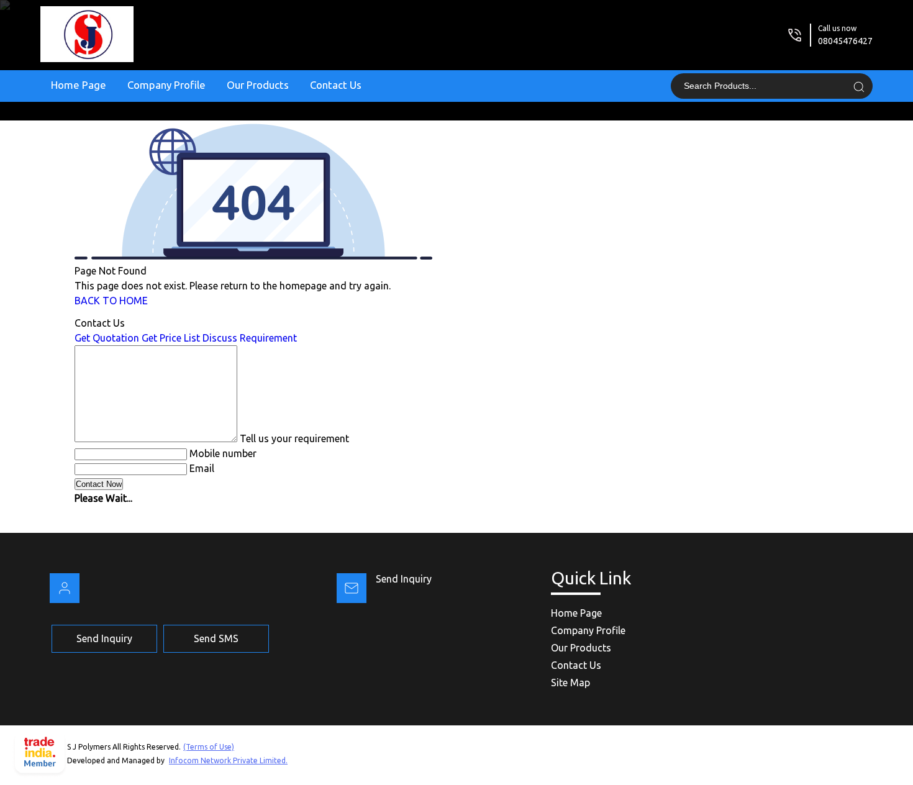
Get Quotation (107, 337)
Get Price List (171, 337)
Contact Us (335, 85)
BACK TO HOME (111, 300)
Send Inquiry (404, 578)
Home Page (78, 85)
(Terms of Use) (208, 747)
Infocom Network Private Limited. (228, 760)
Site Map (570, 682)
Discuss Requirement (249, 337)
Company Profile (166, 85)
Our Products (258, 85)
